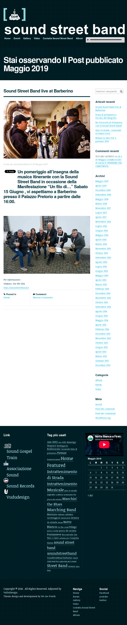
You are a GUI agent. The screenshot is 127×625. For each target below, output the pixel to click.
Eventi (17, 38)
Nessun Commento (43, 297)
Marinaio (52, 514)
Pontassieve (54, 534)
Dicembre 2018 (103, 190)
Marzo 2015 (101, 284)
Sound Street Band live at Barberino (38, 91)
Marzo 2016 (101, 244)
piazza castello (52, 531)
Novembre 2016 (103, 221)
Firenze (61, 453)
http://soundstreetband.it (16, 287)
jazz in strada (70, 490)
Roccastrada (67, 534)
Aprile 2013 (100, 351)
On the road (62, 527)
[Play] (88, 39)
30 (107, 487)
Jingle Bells (51, 494)
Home (7, 38)
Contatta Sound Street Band (58, 38)
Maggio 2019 (101, 181)
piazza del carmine (67, 530)
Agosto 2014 (101, 311)
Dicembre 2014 (102, 293)
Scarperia (74, 538)
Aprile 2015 (101, 280)
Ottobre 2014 (101, 302)
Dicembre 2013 (102, 333)
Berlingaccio (62, 445)
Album (79, 38)
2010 (49, 442)
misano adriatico (65, 514)
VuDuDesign (10, 592)
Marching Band (61, 509)
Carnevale (65, 449)
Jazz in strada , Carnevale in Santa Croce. (108, 132)
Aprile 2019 (101, 185)
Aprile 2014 (100, 324)
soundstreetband (62, 553)
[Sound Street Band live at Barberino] (47, 130)
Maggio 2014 (101, 320)
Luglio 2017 (101, 212)
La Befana (59, 494)
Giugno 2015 (101, 271)
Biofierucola (53, 448)
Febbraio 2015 (102, 288)
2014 (59, 442)
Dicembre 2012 (102, 365)
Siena (50, 542)
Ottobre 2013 (101, 342)
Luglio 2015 (101, 266)
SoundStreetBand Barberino (59, 557)
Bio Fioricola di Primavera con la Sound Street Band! (108, 124)
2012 (55, 442)
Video (37, 38)
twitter (103, 600)
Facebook (104, 592)
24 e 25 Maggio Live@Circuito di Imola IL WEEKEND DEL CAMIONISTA (108, 161)
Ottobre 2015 (101, 253)
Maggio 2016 (101, 235)
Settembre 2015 (103, 257)
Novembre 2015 (103, 248)
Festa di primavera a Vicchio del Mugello (105, 116)
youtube (103, 596)
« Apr (90, 495)
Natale (60, 522)
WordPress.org (103, 417)
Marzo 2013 (101, 356)
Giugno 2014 (101, 315)
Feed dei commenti (105, 413)
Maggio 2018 (101, 199)
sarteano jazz (64, 538)
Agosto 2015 (101, 262)
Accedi (98, 404)
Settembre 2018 (103, 194)
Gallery (27, 38)
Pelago (73, 527)
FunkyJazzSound (53, 459)
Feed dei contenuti (105, 408)
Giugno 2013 (101, 347)
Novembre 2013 (103, 338)
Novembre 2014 (103, 297)
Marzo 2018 (101, 203)
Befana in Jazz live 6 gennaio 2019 (105, 139)
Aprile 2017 (100, 217)
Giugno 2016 (101, 230)
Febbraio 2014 (102, 329)
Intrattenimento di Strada (62, 474)
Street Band (57, 565)
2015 (64, 442)
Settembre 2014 (103, 306)
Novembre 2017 (103, 208)
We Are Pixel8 (48, 596)
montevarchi (65, 518)
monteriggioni (53, 517)
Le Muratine (68, 494)
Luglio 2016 (101, 226)
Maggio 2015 (101, 275)
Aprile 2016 (101, 239)
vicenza (71, 566)
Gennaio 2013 (102, 360)
